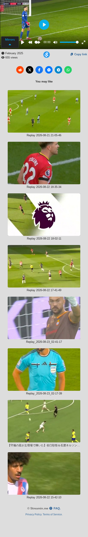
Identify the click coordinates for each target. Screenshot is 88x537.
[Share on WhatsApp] (68, 70)
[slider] (36, 42)
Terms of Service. (53, 514)
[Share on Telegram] (58, 70)
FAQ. (57, 508)
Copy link (80, 54)
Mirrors (10, 39)
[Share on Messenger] (49, 70)
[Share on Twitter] (29, 70)
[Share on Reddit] (20, 70)
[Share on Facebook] (39, 70)
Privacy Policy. (33, 514)
